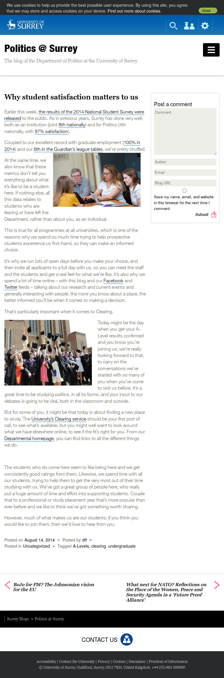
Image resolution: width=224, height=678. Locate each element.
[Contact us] (126, 639)
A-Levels (81, 546)
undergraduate (122, 546)
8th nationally (72, 125)
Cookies (119, 661)
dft (84, 540)
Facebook (113, 281)
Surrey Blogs (18, 618)
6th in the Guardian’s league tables (68, 149)
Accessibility (46, 661)
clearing (98, 546)
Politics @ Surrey (41, 48)
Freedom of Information (168, 661)
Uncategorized (36, 546)
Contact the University (76, 661)
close (206, 10)
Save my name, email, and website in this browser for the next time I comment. (184, 202)
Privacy (104, 661)
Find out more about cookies (134, 11)
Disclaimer (137, 661)
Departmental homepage (29, 439)
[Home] (25, 24)
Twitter (11, 287)
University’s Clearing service (59, 419)
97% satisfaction (51, 131)
